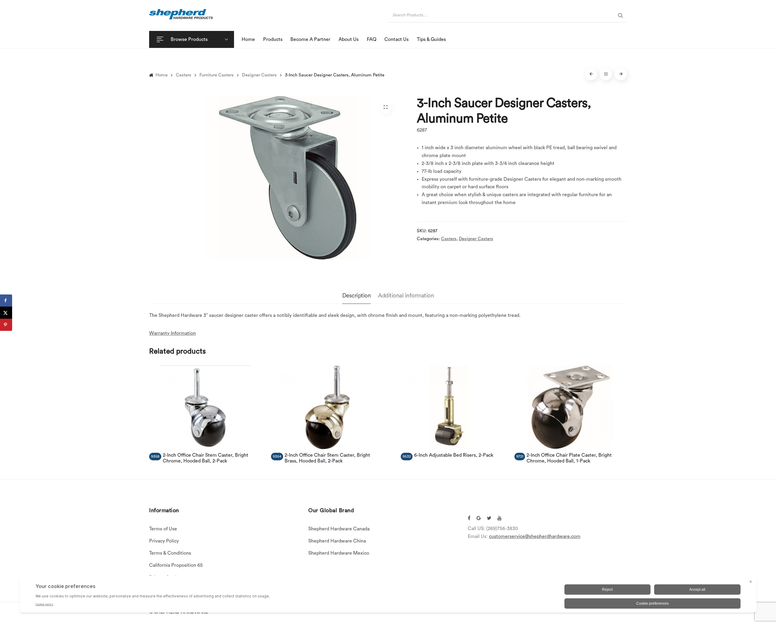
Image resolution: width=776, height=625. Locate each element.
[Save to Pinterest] (6, 325)
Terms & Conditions (170, 553)
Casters (183, 75)
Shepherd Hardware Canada (339, 528)
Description (356, 296)
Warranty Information (172, 333)
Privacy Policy (164, 541)
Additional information (406, 296)
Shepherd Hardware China (337, 541)
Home (248, 39)
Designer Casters (259, 75)
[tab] (356, 296)
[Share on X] (6, 313)
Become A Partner (310, 39)
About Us (349, 39)
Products (273, 39)
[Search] (620, 15)
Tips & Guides (431, 39)
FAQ (371, 39)
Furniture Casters (216, 75)
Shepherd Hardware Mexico (338, 553)
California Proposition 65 (176, 565)
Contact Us (396, 39)
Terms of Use (163, 528)
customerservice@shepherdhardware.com (534, 536)
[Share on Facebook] (6, 300)
